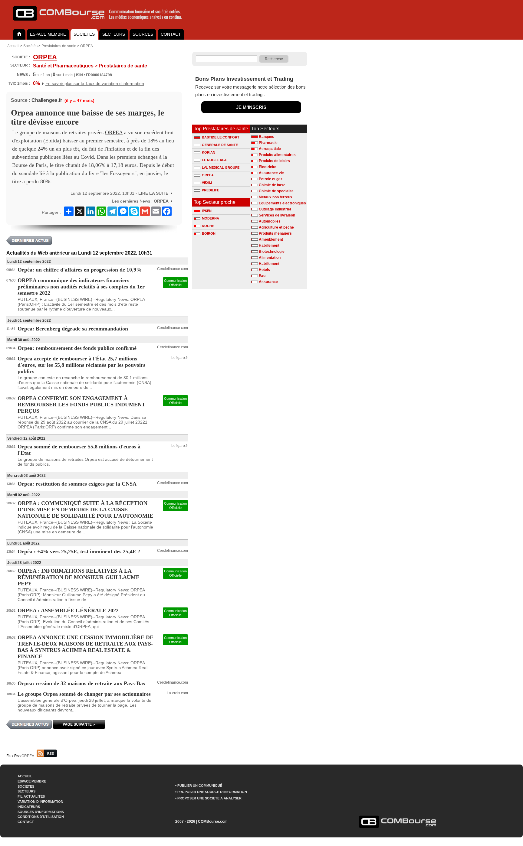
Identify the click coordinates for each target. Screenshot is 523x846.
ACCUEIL (25, 776)
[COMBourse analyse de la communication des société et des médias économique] (101, 23)
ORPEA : (29, 756)
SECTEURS (113, 34)
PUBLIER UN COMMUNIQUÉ (199, 785)
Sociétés (30, 46)
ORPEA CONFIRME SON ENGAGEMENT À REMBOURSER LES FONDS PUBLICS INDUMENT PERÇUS (81, 404)
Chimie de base (272, 185)
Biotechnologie (272, 251)
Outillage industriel (275, 209)
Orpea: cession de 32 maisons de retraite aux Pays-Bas (81, 683)
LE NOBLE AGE (214, 160)
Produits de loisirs (274, 161)
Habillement (269, 245)
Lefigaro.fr (179, 358)
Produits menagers (275, 233)
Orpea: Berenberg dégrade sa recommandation (73, 329)
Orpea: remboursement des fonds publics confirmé (77, 348)
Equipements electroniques (282, 203)
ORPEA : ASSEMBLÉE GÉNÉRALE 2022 (68, 610)
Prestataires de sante (58, 46)
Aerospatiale (270, 149)
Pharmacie (268, 143)
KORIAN (208, 152)
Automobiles (270, 221)
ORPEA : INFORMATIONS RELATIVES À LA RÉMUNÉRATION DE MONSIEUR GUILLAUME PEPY (79, 577)
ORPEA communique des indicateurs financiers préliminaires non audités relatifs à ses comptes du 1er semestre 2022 (81, 286)
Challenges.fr (46, 100)
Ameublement (271, 239)
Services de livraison (277, 215)
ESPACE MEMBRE (48, 34)
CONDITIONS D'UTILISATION (41, 816)
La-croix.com (177, 693)
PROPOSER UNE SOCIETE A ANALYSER (209, 798)
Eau (262, 276)
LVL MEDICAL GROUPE (220, 167)
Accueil (13, 46)
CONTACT (171, 34)
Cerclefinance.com (172, 269)
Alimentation (270, 257)
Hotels (264, 270)
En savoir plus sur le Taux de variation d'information (94, 83)
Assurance (268, 282)
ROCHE (208, 226)
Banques (266, 137)
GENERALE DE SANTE (220, 145)
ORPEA (86, 46)
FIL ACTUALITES (31, 796)
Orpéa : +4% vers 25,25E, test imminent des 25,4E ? (79, 551)
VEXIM (207, 182)
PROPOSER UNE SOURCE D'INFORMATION (212, 792)
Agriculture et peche (276, 227)
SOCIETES (84, 34)
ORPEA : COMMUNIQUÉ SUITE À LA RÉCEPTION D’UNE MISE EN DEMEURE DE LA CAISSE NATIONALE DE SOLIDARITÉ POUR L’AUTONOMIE (85, 509)
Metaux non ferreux (275, 197)
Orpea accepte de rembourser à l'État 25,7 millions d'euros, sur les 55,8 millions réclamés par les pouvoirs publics (81, 365)
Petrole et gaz (270, 179)
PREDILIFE (210, 190)
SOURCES (143, 34)
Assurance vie (271, 173)
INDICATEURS (29, 807)
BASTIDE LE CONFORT (220, 137)
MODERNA (210, 218)
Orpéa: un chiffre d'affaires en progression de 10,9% (80, 270)
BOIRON (208, 233)
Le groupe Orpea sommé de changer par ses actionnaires (84, 694)
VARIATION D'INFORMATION (40, 801)
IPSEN (207, 211)
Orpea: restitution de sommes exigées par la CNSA (77, 484)
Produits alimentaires (277, 155)
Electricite (267, 167)
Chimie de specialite (276, 191)
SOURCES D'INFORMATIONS (41, 812)
